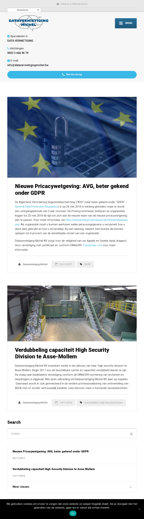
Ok (73, 513)
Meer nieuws (21, 486)
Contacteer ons (92, 245)
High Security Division (111, 402)
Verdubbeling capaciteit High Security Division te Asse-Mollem (62, 353)
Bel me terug (74, 74)
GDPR (87, 264)
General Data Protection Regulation (36, 206)
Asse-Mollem (91, 402)
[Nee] (139, 509)
